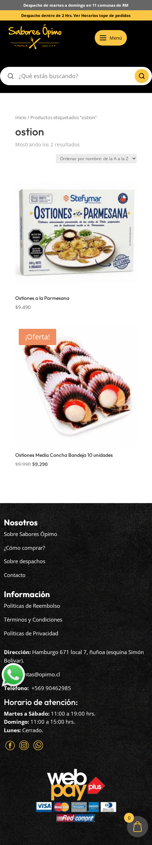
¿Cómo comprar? (24, 547)
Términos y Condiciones (33, 619)
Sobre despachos (24, 561)
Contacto (14, 574)
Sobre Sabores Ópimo (30, 533)
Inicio (21, 117)
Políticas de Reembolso (32, 605)
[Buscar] (142, 76)
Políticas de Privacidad (31, 633)
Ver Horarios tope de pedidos (102, 15)
